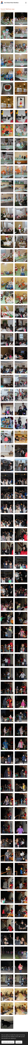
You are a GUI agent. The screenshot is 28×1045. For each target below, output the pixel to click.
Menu (25, 2)
